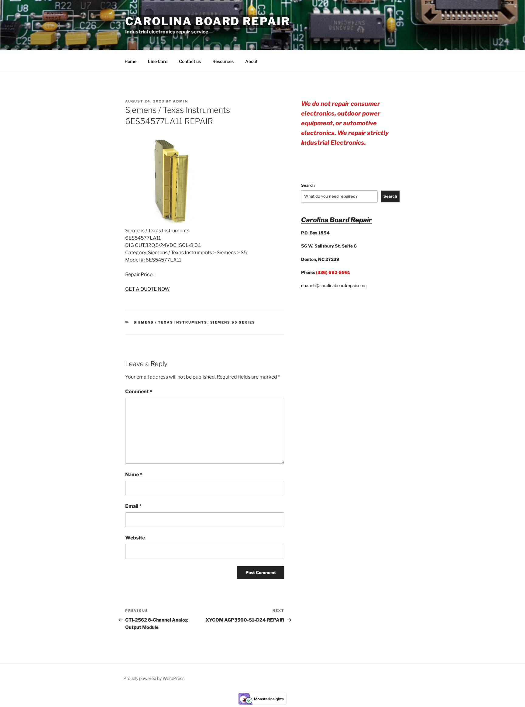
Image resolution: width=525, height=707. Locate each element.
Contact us (190, 61)
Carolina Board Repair (207, 21)
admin (180, 101)
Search (308, 185)
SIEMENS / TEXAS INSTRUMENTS (171, 322)
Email (133, 506)
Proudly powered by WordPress (153, 678)
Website (135, 538)
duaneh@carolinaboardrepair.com (334, 285)
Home (130, 61)
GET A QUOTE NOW (147, 289)
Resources (223, 61)
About (251, 61)
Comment (138, 391)
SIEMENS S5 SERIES (233, 322)
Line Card (157, 61)
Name (133, 474)
